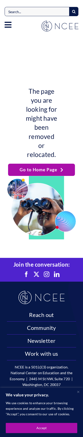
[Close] (78, 392)
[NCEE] (60, 22)
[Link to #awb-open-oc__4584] (8, 25)
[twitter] (36, 274)
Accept (41, 428)
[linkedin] (56, 274)
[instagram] (46, 274)
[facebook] (26, 274)
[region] (41, 412)
